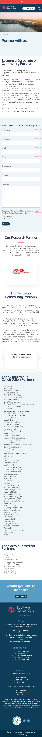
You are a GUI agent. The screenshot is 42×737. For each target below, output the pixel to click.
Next (39, 358)
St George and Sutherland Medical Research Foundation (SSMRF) (19, 248)
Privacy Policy (22, 735)
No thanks (7, 219)
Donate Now (28, 8)
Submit (5, 224)
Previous (3, 358)
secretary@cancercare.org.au (20, 641)
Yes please (7, 216)
